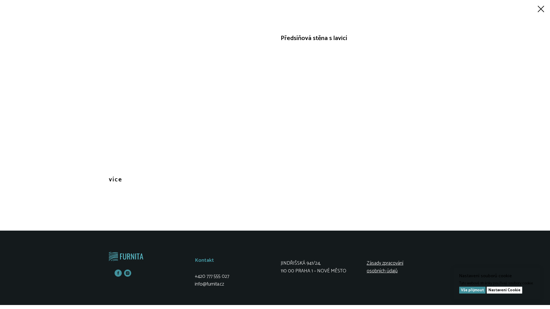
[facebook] (118, 275)
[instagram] (127, 275)
